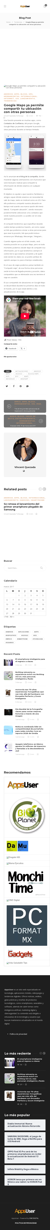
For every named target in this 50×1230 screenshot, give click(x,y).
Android (8, 94)
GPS (31, 94)
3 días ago (18, 665)
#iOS (16, 376)
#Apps (8, 374)
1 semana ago (19, 719)
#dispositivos (11, 635)
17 (31, 604)
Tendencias (18, 22)
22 (19, 609)
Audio (13, 416)
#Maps (26, 376)
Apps (16, 94)
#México (9, 639)
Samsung (24, 500)
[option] (25, 504)
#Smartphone (22, 639)
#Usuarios (10, 642)
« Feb (6, 616)
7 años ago (19, 514)
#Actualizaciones (21, 371)
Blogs (24, 94)
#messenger (10, 379)
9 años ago (19, 116)
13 (7, 604)
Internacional (29, 96)
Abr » (12, 616)
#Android (37, 371)
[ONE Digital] (13, 900)
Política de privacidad (18, 1034)
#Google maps (33, 374)
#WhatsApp (24, 379)
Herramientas (11, 96)
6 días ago (18, 702)
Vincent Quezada (10, 116)
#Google (19, 374)
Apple (17, 402)
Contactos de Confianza (13, 123)
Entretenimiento (25, 419)
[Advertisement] (25, 55)
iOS (17, 98)
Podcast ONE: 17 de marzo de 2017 (23, 426)
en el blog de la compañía (27, 176)
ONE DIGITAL (34, 1218)
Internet (9, 98)
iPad (38, 404)
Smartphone (38, 500)
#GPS (7, 376)
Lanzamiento (27, 98)
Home (8, 22)
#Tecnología (38, 639)
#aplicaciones (23, 632)
